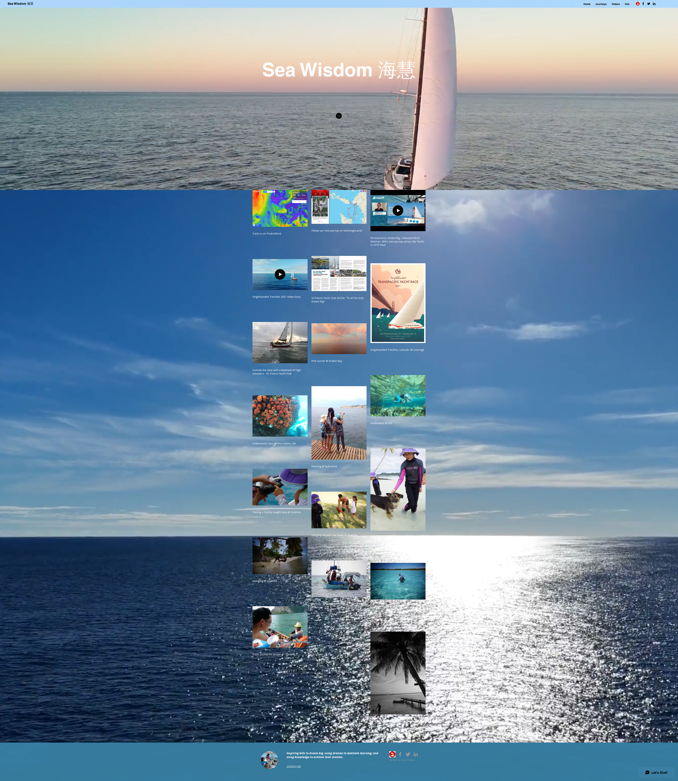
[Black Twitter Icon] (649, 4)
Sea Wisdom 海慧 (20, 3)
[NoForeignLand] (392, 754)
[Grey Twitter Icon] (408, 754)
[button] (601, 4)
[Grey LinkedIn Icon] (416, 754)
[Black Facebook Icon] (643, 4)
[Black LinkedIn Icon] (654, 4)
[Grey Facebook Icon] (400, 754)
